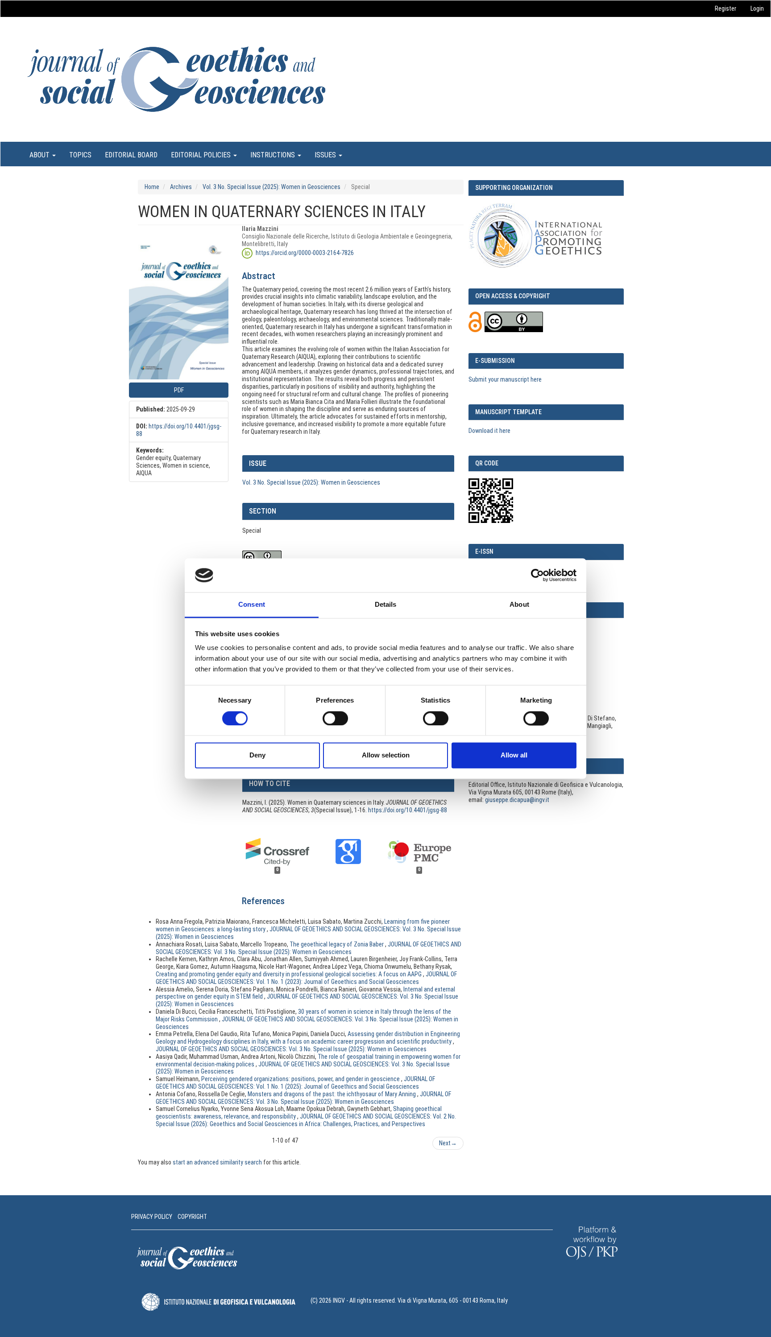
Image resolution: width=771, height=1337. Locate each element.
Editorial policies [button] (201, 155)
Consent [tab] (251, 605)
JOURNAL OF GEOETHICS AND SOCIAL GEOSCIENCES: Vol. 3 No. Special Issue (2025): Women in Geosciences (308, 948)
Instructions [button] (273, 155)
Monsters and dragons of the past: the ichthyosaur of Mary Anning (332, 1094)
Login (757, 8)
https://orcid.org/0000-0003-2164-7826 (305, 252)
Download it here (489, 430)
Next (448, 1143)
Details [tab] (386, 605)
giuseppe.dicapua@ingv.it (517, 799)
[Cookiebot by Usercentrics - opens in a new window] (537, 575)
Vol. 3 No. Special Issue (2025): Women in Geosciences (271, 186)
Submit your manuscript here (505, 379)
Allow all (514, 755)
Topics (80, 155)
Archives (181, 186)
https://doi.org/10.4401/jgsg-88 (407, 810)
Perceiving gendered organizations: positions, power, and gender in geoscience (301, 1078)
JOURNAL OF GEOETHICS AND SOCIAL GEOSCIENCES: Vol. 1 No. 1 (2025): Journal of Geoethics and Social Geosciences (295, 1082)
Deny (257, 755)
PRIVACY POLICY (151, 1216)
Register (725, 8)
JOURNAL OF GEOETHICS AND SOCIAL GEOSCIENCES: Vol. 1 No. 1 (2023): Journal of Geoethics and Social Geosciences (306, 978)
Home (152, 186)
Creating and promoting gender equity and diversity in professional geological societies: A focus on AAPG (289, 974)
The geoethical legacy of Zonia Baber (337, 944)
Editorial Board (131, 155)
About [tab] (519, 605)
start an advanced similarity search (217, 1162)
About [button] (40, 155)
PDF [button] (179, 390)
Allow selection (386, 755)
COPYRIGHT (192, 1216)
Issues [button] (326, 155)
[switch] (335, 718)
